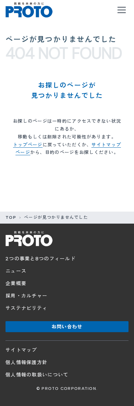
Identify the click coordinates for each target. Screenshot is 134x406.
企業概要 (15, 283)
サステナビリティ (26, 308)
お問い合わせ (67, 327)
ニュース (15, 271)
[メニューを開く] (122, 10)
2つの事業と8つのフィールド (40, 259)
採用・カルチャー (26, 296)
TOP (10, 217)
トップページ (28, 144)
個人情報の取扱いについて (36, 375)
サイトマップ (21, 350)
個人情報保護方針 (26, 362)
